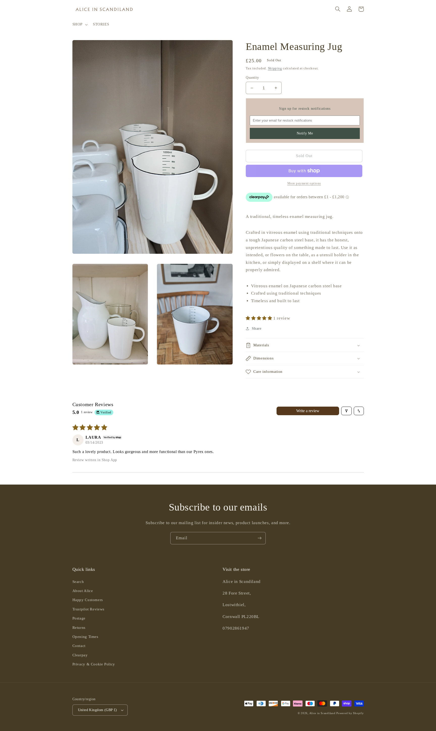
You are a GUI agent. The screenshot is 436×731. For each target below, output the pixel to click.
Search (78, 582)
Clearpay (80, 655)
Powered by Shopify (350, 713)
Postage (79, 618)
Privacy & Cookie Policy (93, 664)
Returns (79, 628)
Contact (79, 646)
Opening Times (85, 637)
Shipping (275, 68)
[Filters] (346, 411)
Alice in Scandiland (322, 713)
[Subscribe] (259, 538)
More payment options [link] (304, 183)
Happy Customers (87, 600)
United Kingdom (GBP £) (97, 710)
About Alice (82, 591)
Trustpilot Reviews (88, 609)
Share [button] (256, 328)
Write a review (307, 411)
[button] (79, 24)
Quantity (252, 77)
